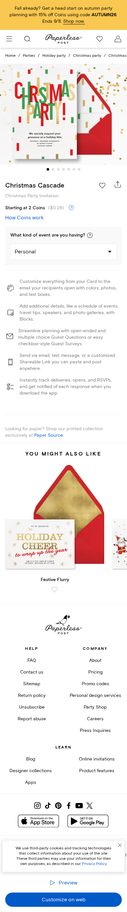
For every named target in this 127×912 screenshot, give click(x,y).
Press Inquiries (95, 730)
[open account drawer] (118, 39)
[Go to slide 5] (68, 169)
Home (10, 55)
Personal (25, 252)
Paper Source (48, 435)
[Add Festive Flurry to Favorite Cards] (55, 589)
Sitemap (31, 684)
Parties (29, 55)
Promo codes (95, 684)
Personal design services (95, 695)
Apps (30, 782)
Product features (96, 770)
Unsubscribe (32, 707)
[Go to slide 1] (48, 169)
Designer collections (30, 770)
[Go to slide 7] (79, 169)
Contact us (31, 672)
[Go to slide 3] (58, 169)
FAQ (31, 660)
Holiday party (54, 55)
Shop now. (74, 21)
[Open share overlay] (118, 184)
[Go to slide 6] (74, 169)
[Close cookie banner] (120, 845)
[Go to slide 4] (63, 169)
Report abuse (32, 719)
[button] (90, 235)
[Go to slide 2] (53, 169)
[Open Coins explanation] (71, 208)
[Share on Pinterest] (58, 805)
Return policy (32, 695)
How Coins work (24, 217)
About (95, 660)
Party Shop (95, 707)
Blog (30, 759)
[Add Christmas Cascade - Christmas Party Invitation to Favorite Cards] (102, 185)
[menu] (9, 39)
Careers (95, 719)
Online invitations (97, 759)
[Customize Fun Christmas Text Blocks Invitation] (63, 114)
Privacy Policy (94, 863)
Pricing (95, 672)
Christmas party (87, 55)
